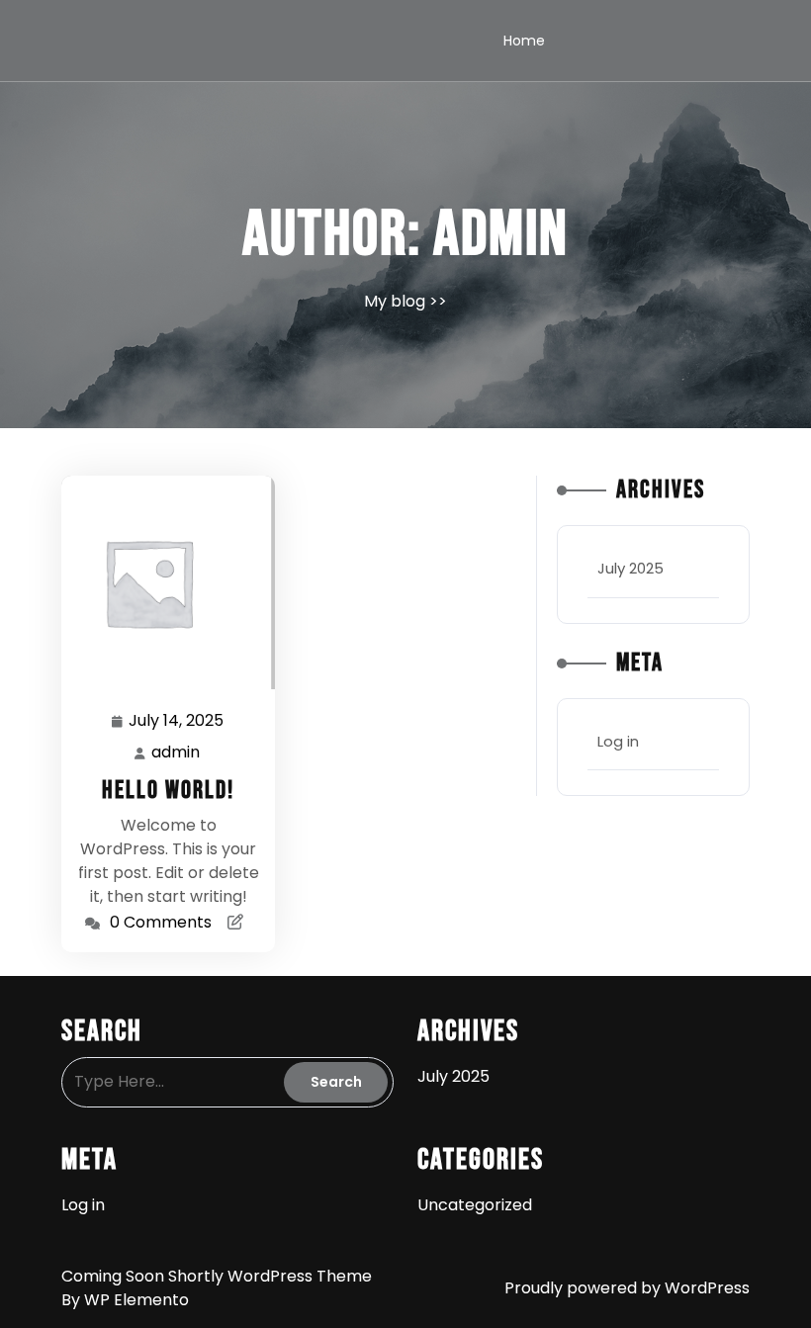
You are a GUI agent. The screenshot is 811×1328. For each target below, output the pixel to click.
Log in (618, 741)
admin (176, 752)
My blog (394, 301)
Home (524, 40)
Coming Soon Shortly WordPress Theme (216, 1276)
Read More (160, 582)
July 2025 (630, 568)
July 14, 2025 (177, 722)
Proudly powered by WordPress (627, 1288)
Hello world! (168, 790)
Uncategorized (474, 1205)
